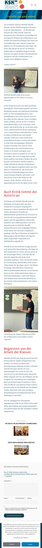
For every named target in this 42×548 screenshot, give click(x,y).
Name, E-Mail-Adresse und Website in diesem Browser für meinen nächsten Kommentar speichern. (21, 509)
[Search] (32, 5)
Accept (30, 544)
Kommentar (8, 481)
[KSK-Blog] (14, 5)
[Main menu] (35, 5)
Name (6, 498)
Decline (11, 544)
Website (29, 498)
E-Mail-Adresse (20, 498)
